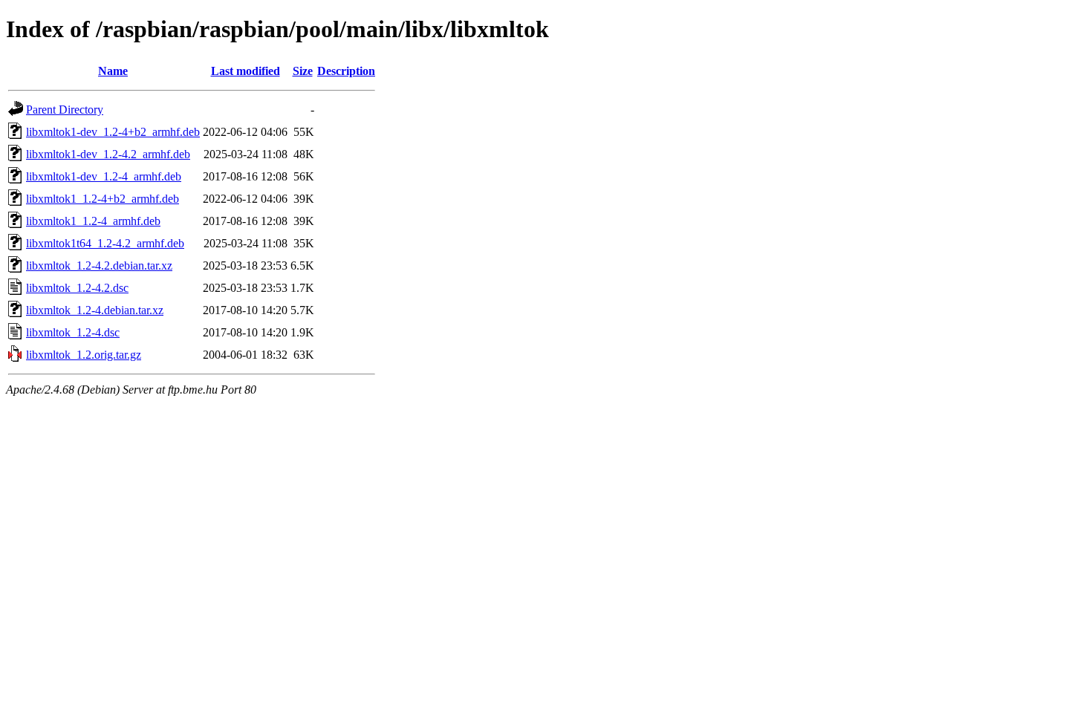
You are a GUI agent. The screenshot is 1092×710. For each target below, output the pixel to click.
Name (113, 71)
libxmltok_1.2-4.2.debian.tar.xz (99, 265)
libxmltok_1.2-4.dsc (73, 332)
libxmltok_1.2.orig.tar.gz (83, 354)
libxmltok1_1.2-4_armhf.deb (93, 221)
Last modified (245, 71)
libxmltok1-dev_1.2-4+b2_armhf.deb (113, 132)
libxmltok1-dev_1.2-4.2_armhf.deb (108, 154)
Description (346, 71)
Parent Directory (64, 109)
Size (303, 71)
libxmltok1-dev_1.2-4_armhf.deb (103, 176)
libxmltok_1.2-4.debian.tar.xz (94, 310)
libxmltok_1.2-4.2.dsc (77, 287)
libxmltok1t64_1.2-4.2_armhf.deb (105, 243)
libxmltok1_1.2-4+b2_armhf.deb (102, 198)
